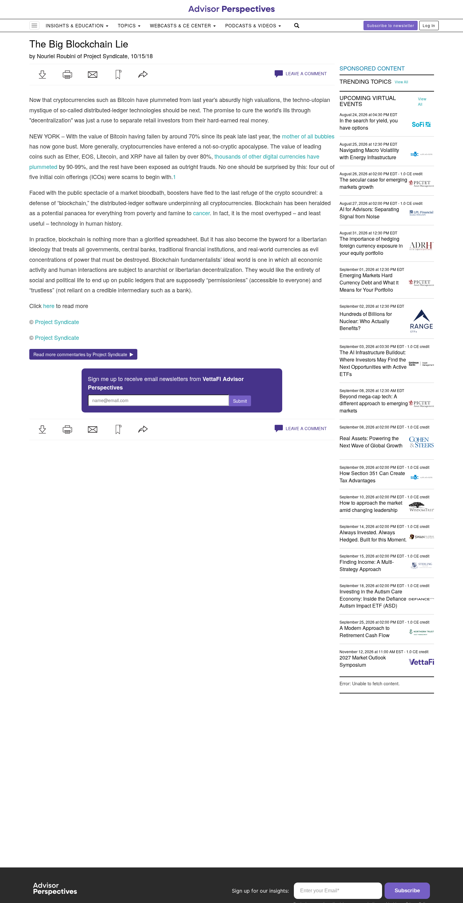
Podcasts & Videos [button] (251, 25)
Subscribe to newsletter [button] (390, 25)
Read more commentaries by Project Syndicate (81, 354)
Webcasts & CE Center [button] (181, 25)
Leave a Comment (305, 73)
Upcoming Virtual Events (368, 101)
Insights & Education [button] (75, 25)
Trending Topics (366, 81)
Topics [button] (127, 25)
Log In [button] (429, 25)
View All (401, 81)
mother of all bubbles (308, 136)
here (48, 305)
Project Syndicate (105, 56)
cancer (201, 213)
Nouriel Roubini (56, 56)
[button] (42, 74)
